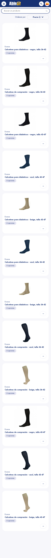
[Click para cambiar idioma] (47, 3)
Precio (36, 17)
